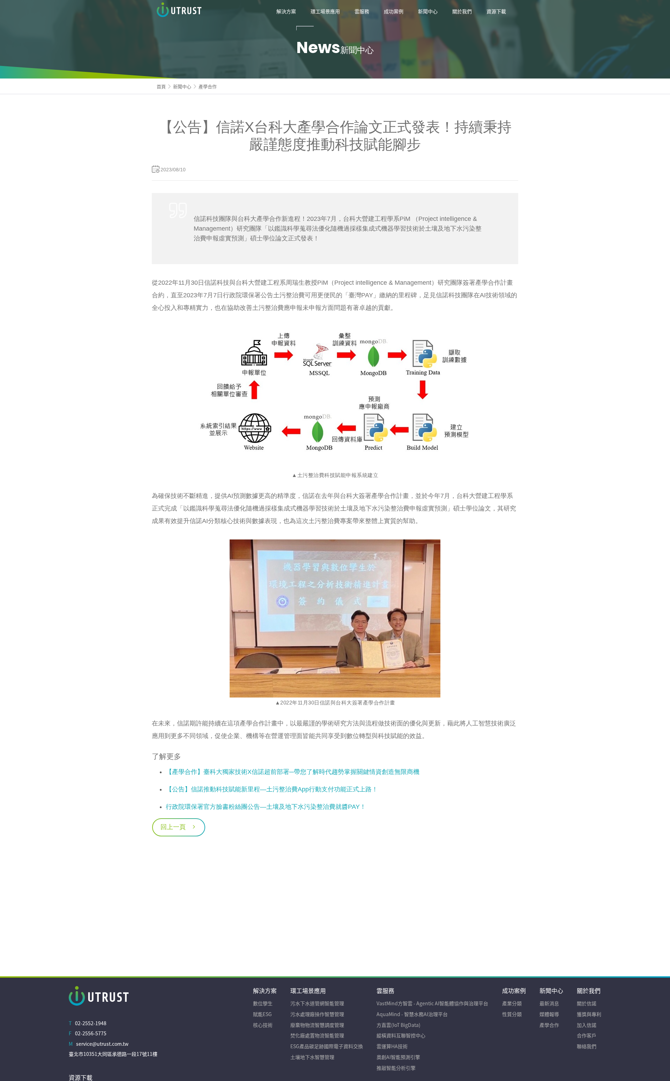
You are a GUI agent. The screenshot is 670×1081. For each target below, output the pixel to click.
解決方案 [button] (286, 11)
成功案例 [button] (393, 11)
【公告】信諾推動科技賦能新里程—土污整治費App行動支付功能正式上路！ (272, 789)
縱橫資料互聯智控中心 (401, 1035)
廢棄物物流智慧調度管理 (317, 1024)
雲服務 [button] (362, 11)
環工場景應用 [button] (325, 11)
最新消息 (549, 1003)
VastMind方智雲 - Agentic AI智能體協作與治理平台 (432, 1003)
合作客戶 (586, 1035)
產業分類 (512, 1003)
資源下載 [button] (496, 11)
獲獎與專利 (589, 1014)
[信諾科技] (209, 11)
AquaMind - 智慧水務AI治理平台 (412, 1014)
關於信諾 (586, 1003)
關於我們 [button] (462, 11)
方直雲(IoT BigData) (398, 1024)
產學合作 (208, 86)
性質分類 (512, 1014)
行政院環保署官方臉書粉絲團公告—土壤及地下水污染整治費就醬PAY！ (266, 806)
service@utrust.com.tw (102, 1043)
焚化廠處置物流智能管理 (317, 1035)
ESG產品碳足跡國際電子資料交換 (326, 1046)
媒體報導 (549, 1014)
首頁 (161, 86)
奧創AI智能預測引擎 (398, 1056)
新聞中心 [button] (428, 11)
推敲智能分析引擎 (396, 1067)
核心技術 (263, 1024)
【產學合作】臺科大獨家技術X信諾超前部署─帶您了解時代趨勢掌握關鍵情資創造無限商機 (292, 771)
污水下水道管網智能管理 (317, 1003)
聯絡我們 (586, 1046)
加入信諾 (586, 1024)
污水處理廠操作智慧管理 (317, 1014)
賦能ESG (262, 1014)
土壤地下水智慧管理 (312, 1056)
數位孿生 (263, 1003)
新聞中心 (182, 86)
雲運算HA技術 (392, 1046)
